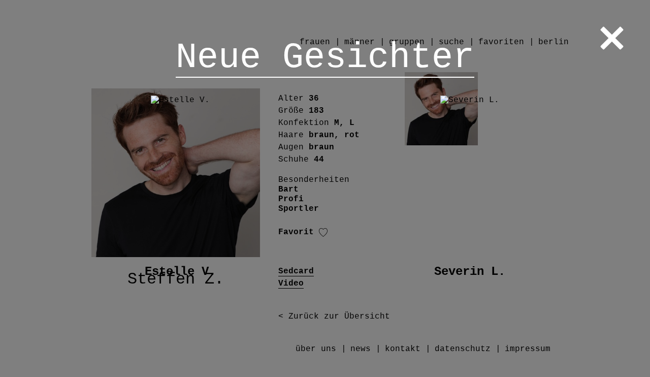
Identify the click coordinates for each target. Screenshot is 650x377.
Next (621, 189)
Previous (29, 189)
